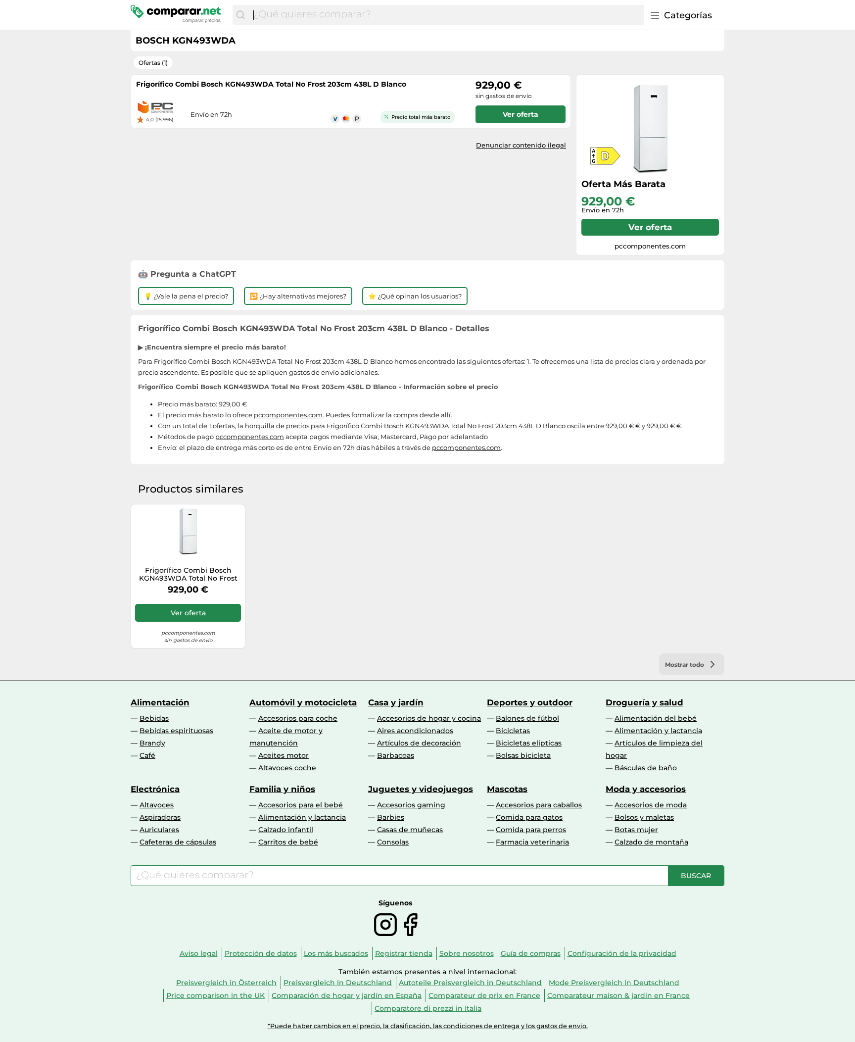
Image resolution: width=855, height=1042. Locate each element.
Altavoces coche (287, 767)
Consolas (393, 842)
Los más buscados (336, 953)
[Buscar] (240, 15)
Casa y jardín (396, 702)
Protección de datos (261, 953)
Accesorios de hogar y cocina (429, 718)
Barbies (390, 817)
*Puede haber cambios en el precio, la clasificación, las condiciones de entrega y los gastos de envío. (428, 1026)
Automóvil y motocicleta (303, 702)
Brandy (152, 743)
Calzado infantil (285, 829)
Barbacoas (395, 755)
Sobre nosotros (466, 953)
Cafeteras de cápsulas (178, 842)
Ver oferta (650, 227)
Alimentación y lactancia (658, 730)
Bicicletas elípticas (529, 743)
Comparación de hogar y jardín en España (347, 995)
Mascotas (507, 789)
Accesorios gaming (411, 804)
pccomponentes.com (288, 415)
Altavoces (157, 804)
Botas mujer (636, 829)
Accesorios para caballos (539, 804)
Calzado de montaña (651, 842)
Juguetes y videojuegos (420, 789)
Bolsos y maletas (644, 817)
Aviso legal (199, 953)
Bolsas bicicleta (523, 755)
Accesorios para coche (297, 718)
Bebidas (154, 718)
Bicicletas (513, 730)
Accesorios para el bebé (300, 804)
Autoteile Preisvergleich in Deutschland (470, 982)
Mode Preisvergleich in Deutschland (614, 982)
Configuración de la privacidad (622, 953)
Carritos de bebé (288, 842)
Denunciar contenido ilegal (521, 145)
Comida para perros (531, 829)
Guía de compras (531, 953)
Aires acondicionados (415, 730)
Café (147, 755)
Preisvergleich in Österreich (226, 982)
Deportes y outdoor (529, 702)
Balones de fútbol (527, 718)
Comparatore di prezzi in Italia (428, 1008)
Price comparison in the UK (215, 995)
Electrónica (155, 789)
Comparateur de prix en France (484, 995)
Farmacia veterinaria (532, 842)
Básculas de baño (646, 767)
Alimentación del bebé (656, 718)
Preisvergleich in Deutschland (338, 982)
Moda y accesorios (646, 789)
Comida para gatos (529, 817)
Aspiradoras (160, 817)
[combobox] (446, 15)
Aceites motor (283, 755)
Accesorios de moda (651, 804)
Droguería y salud (644, 702)
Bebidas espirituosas (176, 730)
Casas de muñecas (410, 829)
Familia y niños (282, 789)
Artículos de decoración (419, 743)
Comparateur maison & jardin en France (618, 995)
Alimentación (160, 702)
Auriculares (159, 829)
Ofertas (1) (153, 62)
